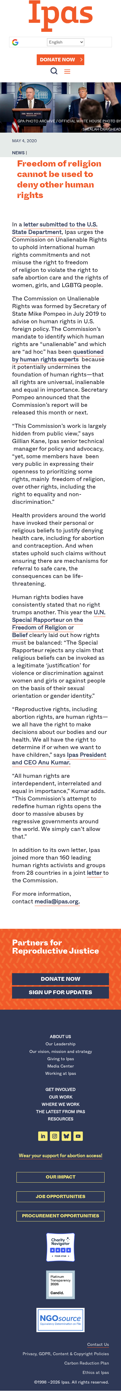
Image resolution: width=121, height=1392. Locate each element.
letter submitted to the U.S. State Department (55, 228)
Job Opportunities (60, 1196)
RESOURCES (60, 1119)
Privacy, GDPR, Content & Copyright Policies (66, 1354)
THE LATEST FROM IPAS (60, 1112)
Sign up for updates (60, 992)
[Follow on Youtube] (78, 1136)
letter (94, 873)
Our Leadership (60, 1044)
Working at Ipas (60, 1073)
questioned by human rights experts (58, 356)
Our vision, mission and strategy (60, 1051)
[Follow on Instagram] (54, 1136)
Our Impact (60, 1177)
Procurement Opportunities (60, 1216)
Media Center (60, 1066)
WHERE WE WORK (60, 1104)
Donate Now (57, 59)
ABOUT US (60, 1036)
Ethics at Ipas (96, 1372)
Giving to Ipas (60, 1059)
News (18, 153)
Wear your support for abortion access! (60, 1155)
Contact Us (98, 1344)
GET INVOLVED (60, 1089)
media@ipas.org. (57, 901)
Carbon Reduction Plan (86, 1363)
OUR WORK (60, 1097)
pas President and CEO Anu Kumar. (59, 759)
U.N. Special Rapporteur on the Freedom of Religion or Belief (58, 623)
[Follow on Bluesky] (66, 1136)
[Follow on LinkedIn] (43, 1136)
